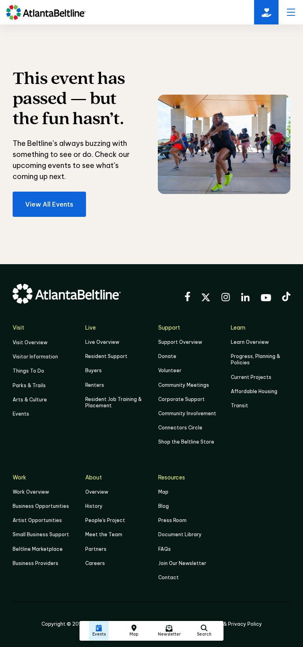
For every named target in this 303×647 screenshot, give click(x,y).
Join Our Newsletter (182, 563)
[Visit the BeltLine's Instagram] (225, 298)
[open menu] (291, 12)
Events (21, 414)
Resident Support (106, 356)
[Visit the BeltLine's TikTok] (286, 298)
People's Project (105, 520)
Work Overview (31, 492)
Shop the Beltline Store (186, 442)
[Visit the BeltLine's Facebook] (187, 298)
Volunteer (169, 370)
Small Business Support (41, 534)
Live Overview (102, 342)
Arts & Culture (30, 400)
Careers (95, 563)
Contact (168, 577)
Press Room (172, 520)
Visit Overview (30, 342)
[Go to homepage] (46, 12)
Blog (163, 506)
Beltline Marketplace (38, 549)
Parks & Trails (29, 385)
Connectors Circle (180, 428)
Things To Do (28, 371)
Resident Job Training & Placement (113, 402)
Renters (94, 385)
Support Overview (180, 342)
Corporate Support (181, 399)
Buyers (93, 370)
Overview (96, 492)
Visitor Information (35, 357)
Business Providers (35, 563)
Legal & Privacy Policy (235, 624)
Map (163, 492)
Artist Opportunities (37, 520)
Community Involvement (187, 413)
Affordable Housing (254, 391)
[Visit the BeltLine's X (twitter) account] (205, 298)
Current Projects (251, 377)
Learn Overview (250, 342)
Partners (96, 549)
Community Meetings (183, 385)
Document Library (180, 534)
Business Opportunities (41, 506)
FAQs (164, 549)
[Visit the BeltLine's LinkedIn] (245, 298)
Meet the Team (103, 534)
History (94, 506)
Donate (167, 356)
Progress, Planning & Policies (255, 359)
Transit (239, 405)
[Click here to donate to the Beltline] (266, 12)
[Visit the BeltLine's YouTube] (266, 299)
